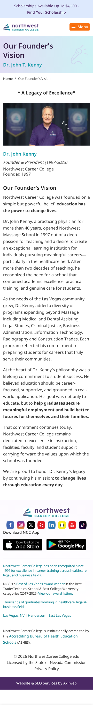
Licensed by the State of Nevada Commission (47, 662)
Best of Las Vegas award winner (40, 584)
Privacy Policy (46, 668)
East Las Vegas (60, 615)
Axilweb (70, 683)
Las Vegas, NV (14, 615)
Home (8, 78)
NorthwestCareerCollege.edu (53, 656)
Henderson (36, 615)
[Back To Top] (11, 678)
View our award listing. (55, 593)
